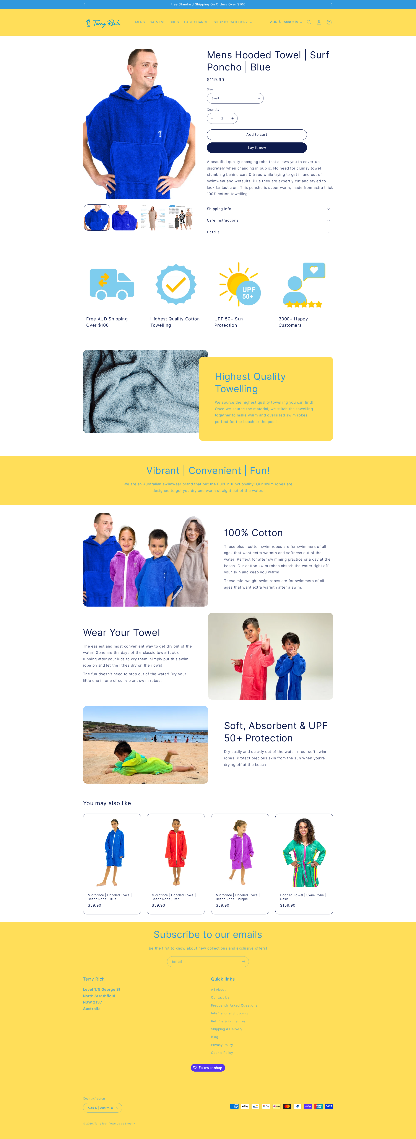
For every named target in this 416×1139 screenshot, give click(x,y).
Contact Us (220, 998)
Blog (214, 1037)
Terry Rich (100, 1123)
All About (218, 990)
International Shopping (229, 1013)
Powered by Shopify (122, 1123)
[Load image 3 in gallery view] (153, 217)
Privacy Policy (222, 1045)
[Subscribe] (244, 961)
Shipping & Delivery (226, 1029)
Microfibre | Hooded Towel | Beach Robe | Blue (110, 897)
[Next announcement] (331, 4)
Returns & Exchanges (228, 1021)
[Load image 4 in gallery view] (181, 217)
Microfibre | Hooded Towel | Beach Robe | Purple (238, 897)
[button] (232, 22)
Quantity (213, 109)
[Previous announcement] (84, 4)
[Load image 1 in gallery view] (97, 217)
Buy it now (256, 148)
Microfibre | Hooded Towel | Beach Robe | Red (174, 897)
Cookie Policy (222, 1053)
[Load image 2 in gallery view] (125, 217)
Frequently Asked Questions (234, 1005)
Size (210, 89)
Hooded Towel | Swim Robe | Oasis (303, 897)
